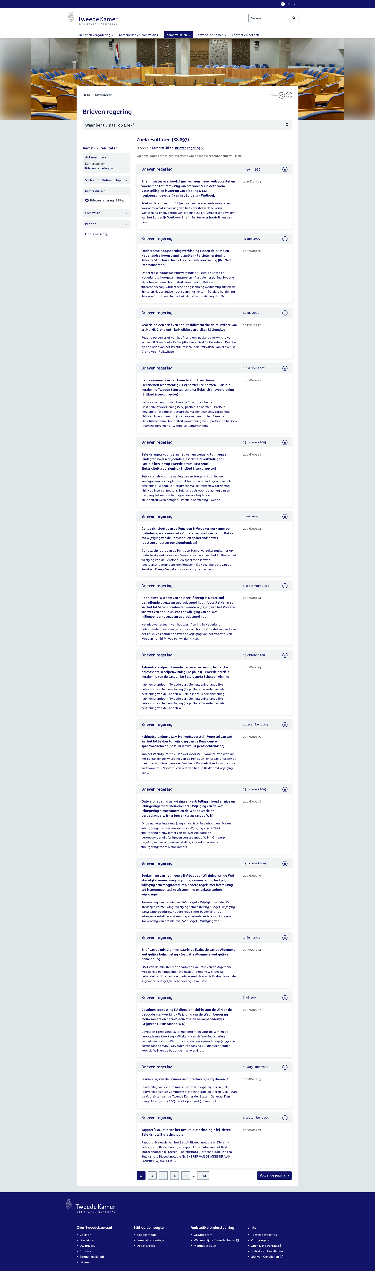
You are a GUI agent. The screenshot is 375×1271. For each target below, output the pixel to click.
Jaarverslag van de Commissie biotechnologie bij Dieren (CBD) (187, 1079)
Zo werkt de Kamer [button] (210, 35)
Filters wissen (94, 234)
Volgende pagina (273, 1175)
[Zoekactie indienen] (294, 18)
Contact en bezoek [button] (246, 35)
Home (86, 94)
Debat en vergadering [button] (95, 35)
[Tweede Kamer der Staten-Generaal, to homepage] (93, 18)
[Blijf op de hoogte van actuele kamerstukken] (289, 95)
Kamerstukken (103, 94)
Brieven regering (187, 148)
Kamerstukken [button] (177, 35)
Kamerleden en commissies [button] (139, 35)
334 (203, 1176)
